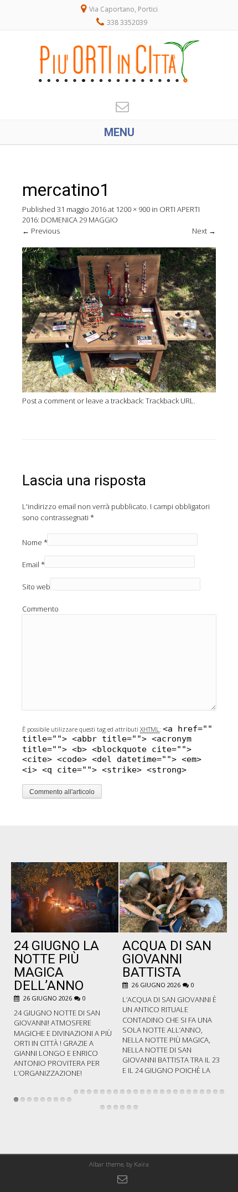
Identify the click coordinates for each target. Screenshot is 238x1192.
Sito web (36, 587)
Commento (40, 609)
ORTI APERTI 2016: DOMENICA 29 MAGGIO (111, 214)
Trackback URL (170, 401)
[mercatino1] (119, 390)
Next (204, 231)
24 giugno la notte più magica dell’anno (56, 965)
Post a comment (48, 401)
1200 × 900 (133, 209)
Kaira (141, 1164)
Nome (35, 542)
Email (33, 564)
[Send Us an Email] (119, 106)
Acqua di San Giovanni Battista (166, 959)
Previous (41, 231)
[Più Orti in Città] (119, 89)
